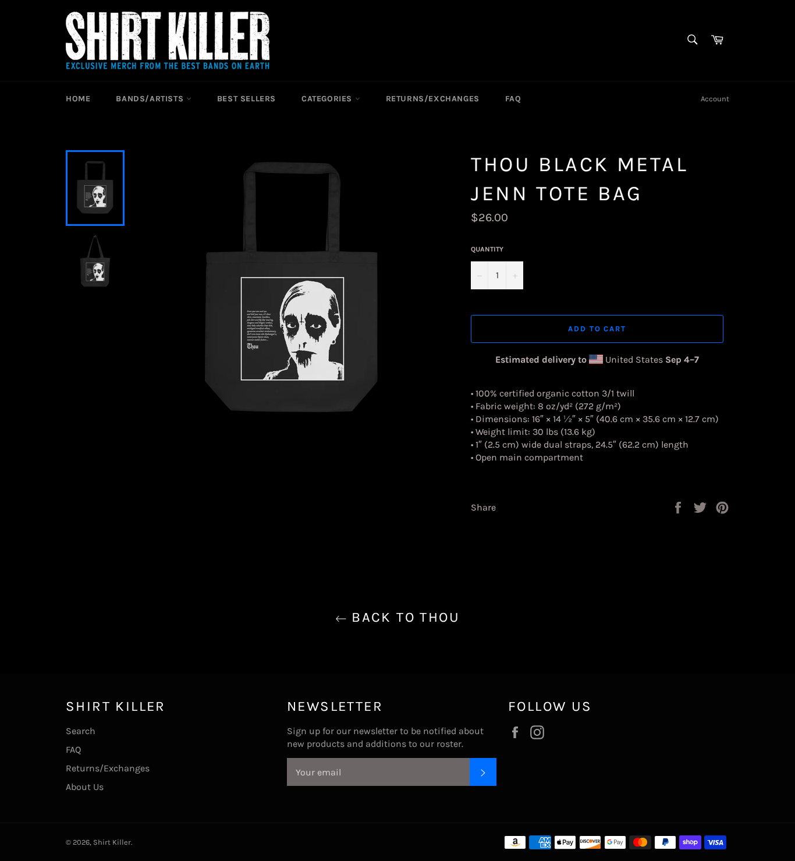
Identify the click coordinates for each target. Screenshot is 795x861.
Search (80, 730)
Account (715, 98)
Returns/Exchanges (433, 99)
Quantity (487, 249)
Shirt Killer (112, 842)
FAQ (513, 99)
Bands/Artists (151, 99)
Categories (328, 99)
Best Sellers (246, 99)
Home (78, 99)
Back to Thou (403, 617)
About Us (85, 786)
